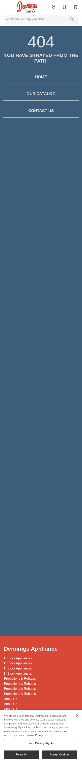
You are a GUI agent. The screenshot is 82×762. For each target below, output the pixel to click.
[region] (41, 736)
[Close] (77, 715)
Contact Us (41, 110)
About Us (10, 699)
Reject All (21, 754)
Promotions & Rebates (20, 678)
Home (41, 77)
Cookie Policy (34, 735)
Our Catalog (41, 94)
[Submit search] (72, 19)
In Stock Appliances (18, 658)
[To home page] (27, 7)
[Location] (53, 7)
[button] (6, 7)
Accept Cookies (59, 754)
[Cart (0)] (75, 7)
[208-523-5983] (64, 7)
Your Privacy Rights (40, 743)
